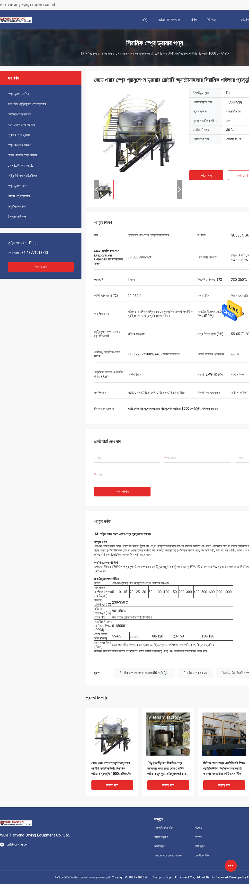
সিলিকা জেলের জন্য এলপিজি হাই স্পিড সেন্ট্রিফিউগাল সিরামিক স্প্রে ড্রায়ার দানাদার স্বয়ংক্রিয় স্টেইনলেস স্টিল (224, 768)
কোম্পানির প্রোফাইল (163, 827)
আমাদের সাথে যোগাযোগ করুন (168, 855)
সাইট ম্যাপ (200, 846)
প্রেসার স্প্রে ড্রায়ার (19, 135)
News (198, 827)
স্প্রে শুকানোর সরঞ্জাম (19, 145)
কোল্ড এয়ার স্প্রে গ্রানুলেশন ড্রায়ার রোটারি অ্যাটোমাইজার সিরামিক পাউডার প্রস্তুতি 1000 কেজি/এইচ (111, 768)
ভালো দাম (206, 175)
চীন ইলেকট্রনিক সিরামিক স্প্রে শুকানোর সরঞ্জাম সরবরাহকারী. (83, 877)
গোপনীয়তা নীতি (202, 855)
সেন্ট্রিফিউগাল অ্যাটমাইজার (22, 176)
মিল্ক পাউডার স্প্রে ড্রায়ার (22, 155)
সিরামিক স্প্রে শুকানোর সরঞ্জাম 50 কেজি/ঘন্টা (144, 673)
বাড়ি (82, 53)
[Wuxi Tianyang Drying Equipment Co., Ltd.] (16, 19)
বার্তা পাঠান (122, 491)
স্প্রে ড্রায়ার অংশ (17, 186)
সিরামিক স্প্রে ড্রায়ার (100, 53)
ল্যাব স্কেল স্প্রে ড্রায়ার (21, 124)
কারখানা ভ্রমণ (161, 837)
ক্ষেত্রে (198, 837)
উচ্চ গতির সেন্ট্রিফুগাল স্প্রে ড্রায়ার (27, 104)
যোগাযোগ (41, 267)
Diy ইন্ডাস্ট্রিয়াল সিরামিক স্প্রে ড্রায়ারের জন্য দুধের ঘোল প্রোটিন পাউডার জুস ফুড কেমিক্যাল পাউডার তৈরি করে (166, 768)
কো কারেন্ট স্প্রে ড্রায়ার (20, 165)
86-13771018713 (35, 253)
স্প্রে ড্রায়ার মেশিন (18, 94)
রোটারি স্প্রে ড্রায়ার (19, 196)
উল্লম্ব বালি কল (17, 217)
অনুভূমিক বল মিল (17, 206)
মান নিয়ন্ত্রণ (159, 846)
